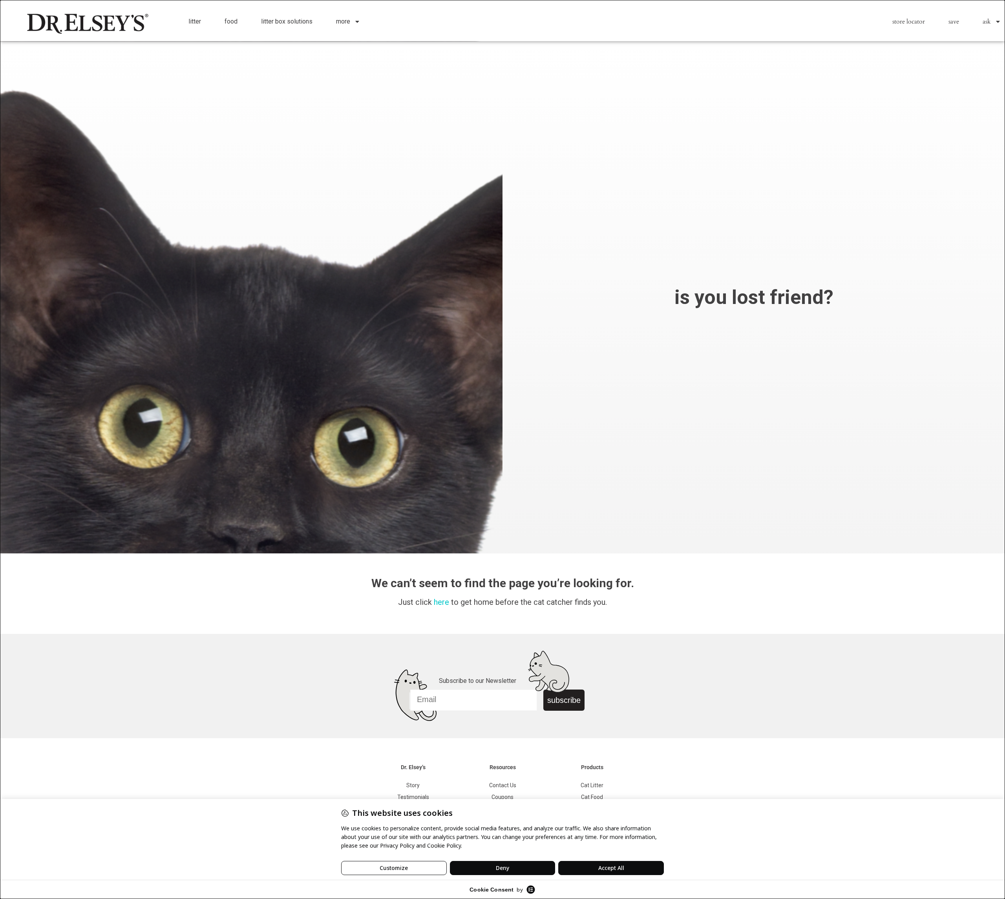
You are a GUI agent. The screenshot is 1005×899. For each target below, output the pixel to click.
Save (953, 21)
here (441, 602)
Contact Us (502, 785)
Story (413, 785)
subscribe (564, 700)
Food (231, 21)
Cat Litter (592, 785)
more (343, 21)
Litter (194, 21)
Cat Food (592, 797)
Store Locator (908, 21)
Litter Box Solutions (286, 21)
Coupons (502, 797)
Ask (987, 21)
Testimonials (413, 797)
